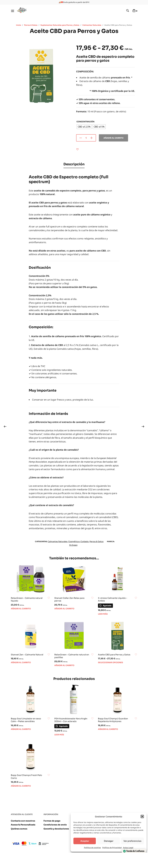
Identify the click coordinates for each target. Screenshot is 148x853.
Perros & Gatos (30, 25)
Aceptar (84, 841)
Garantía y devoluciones (56, 828)
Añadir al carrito (113, 138)
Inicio (18, 25)
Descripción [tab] (74, 164)
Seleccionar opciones (110, 662)
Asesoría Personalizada (23, 824)
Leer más (103, 614)
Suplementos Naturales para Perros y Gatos (59, 25)
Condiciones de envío (55, 824)
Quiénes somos (19, 828)
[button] (142, 816)
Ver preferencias (132, 841)
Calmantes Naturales (91, 25)
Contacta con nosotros (23, 821)
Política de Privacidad (112, 848)
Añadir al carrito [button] (21, 609)
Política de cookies (92, 848)
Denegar (108, 841)
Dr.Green (73, 545)
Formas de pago (52, 821)
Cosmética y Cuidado (78, 541)
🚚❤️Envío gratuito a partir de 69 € (74, 2)
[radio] (84, 126)
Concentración (85, 121)
